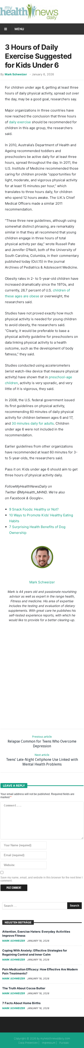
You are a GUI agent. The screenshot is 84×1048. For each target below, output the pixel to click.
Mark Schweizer (16, 74)
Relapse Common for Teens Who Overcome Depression (42, 741)
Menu (19, 29)
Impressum (48, 1042)
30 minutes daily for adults (33, 423)
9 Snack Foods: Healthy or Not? (34, 509)
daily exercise (20, 122)
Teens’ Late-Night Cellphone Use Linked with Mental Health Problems (42, 759)
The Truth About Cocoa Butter (23, 988)
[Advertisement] (42, 674)
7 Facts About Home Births (21, 1003)
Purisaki (64, 1042)
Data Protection (28, 1042)
